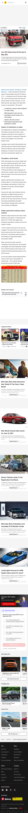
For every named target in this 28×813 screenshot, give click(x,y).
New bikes (16, 749)
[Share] (26, 48)
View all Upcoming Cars (13, 678)
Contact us (4, 777)
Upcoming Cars (5, 752)
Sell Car (3, 780)
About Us (16, 769)
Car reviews (4, 754)
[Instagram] (6, 790)
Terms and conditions (19, 777)
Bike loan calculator (19, 760)
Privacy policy (17, 774)
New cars (3, 749)
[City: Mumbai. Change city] (26, 2)
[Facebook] (10, 790)
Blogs (2, 771)
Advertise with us (18, 780)
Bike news (16, 757)
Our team (16, 771)
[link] (10, 664)
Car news (3, 757)
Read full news (13, 394)
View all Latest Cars (13, 734)
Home (2, 739)
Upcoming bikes (18, 752)
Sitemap (3, 774)
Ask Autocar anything (6, 769)
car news (8, 739)
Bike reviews (17, 754)
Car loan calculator (6, 760)
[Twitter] (14, 790)
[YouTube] (2, 790)
